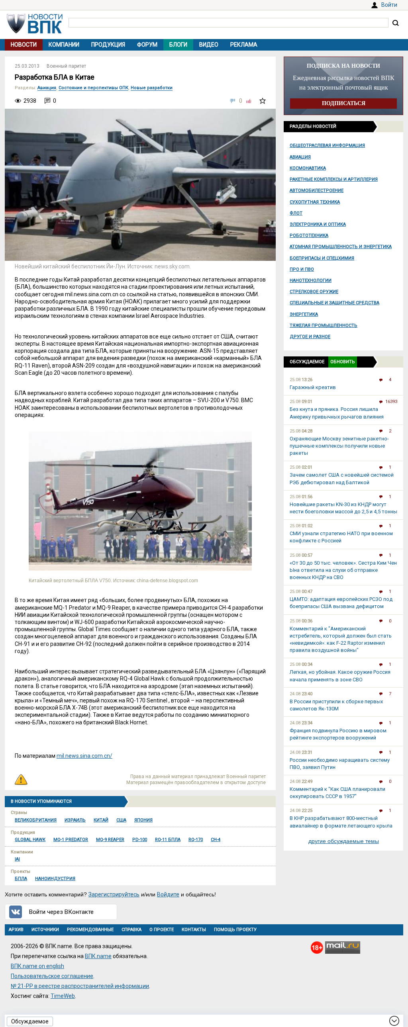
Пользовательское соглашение (52, 976)
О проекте (161, 929)
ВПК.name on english (37, 966)
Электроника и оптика (318, 224)
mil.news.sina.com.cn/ (84, 756)
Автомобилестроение (316, 190)
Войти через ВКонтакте (61, 911)
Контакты (194, 929)
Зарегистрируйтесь (113, 894)
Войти (389, 5)
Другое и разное (310, 336)
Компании (64, 44)
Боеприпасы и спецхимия (322, 258)
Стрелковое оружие (314, 291)
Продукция (108, 44)
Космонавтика (308, 168)
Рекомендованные (90, 929)
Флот (296, 213)
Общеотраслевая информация (327, 145)
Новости (24, 44)
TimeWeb (63, 996)
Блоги (178, 44)
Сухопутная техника (315, 202)
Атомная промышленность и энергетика (341, 246)
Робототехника (309, 235)
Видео (208, 44)
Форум (147, 44)
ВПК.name (98, 956)
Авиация (300, 157)
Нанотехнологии (311, 280)
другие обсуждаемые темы (343, 841)
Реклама (243, 44)
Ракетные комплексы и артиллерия (334, 179)
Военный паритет (66, 66)
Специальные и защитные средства (334, 302)
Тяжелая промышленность (323, 325)
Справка (131, 929)
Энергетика (304, 314)
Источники (45, 929)
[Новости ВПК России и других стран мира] (35, 31)
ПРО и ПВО (302, 269)
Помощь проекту (235, 929)
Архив (16, 929)
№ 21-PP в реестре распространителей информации (80, 986)
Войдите (168, 894)
